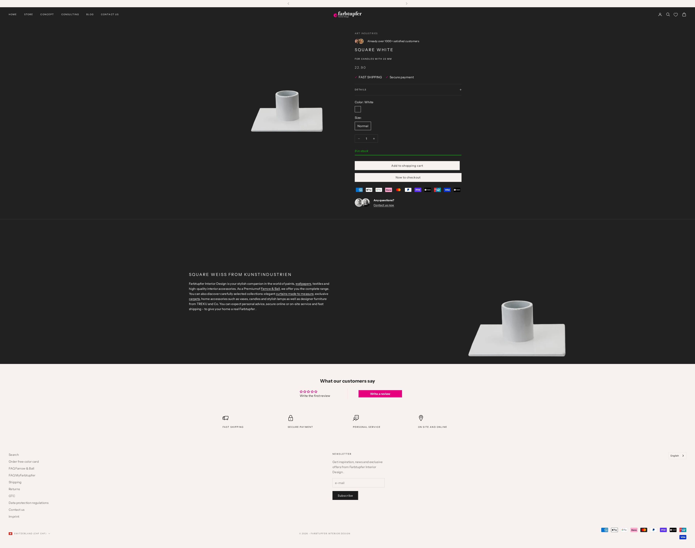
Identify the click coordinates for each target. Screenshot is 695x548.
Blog (90, 14)
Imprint (14, 516)
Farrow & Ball (270, 289)
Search (14, 455)
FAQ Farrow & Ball (21, 468)
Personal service (367, 427)
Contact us (110, 14)
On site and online (432, 427)
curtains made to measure (294, 294)
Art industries (366, 33)
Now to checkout (408, 177)
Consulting (70, 14)
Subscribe (345, 495)
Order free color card (24, 461)
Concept (47, 14)
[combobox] (677, 455)
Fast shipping (233, 427)
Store (28, 14)
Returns (14, 489)
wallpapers (303, 283)
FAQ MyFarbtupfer (22, 475)
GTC (12, 496)
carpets (194, 299)
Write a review (380, 394)
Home (13, 14)
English (675, 455)
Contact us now (384, 205)
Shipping (15, 482)
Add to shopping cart (407, 165)
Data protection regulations (29, 503)
